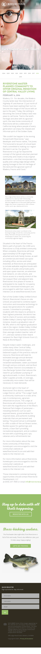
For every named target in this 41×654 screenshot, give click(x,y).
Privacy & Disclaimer (26, 638)
